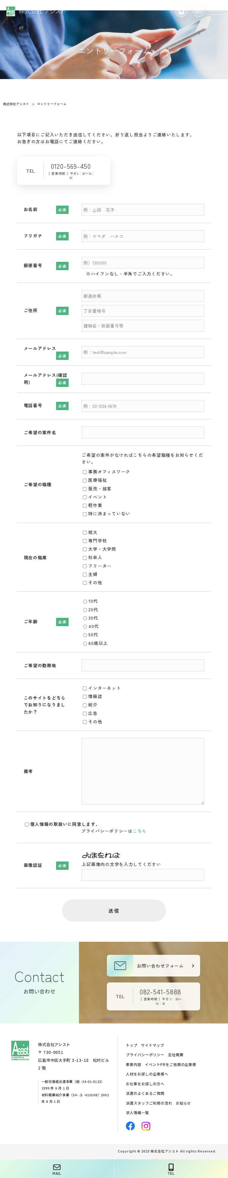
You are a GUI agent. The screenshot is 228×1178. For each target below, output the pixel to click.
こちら (140, 831)
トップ (131, 1045)
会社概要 (175, 1054)
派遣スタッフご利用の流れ (149, 1103)
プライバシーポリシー (145, 1054)
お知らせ (183, 1103)
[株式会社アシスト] (35, 10)
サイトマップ (152, 1045)
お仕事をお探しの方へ (145, 1083)
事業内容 (133, 1064)
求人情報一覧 (137, 1112)
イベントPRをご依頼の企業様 (170, 1064)
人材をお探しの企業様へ (147, 1074)
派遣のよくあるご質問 (145, 1093)
